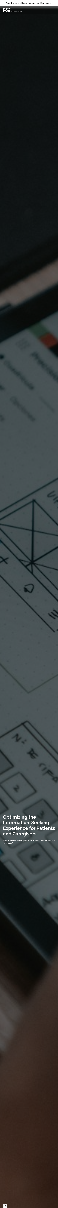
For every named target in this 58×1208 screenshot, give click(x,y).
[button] (52, 10)
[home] (12, 10)
